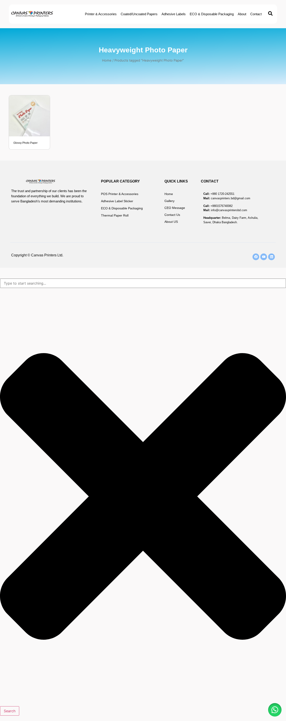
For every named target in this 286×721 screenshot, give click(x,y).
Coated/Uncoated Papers (139, 14)
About (242, 14)
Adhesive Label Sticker (117, 201)
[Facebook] (255, 256)
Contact (256, 14)
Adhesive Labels (174, 14)
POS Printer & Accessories (119, 194)
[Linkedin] (271, 256)
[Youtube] (263, 256)
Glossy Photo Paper (25, 142)
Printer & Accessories (101, 14)
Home (106, 60)
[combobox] (143, 283)
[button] (275, 710)
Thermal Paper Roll (114, 215)
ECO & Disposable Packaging (212, 14)
